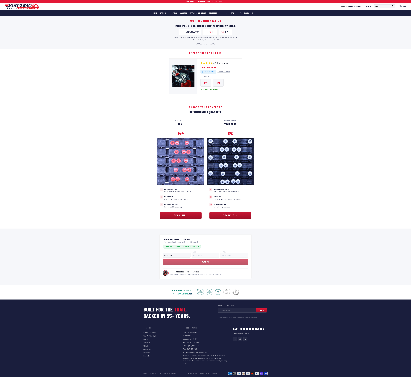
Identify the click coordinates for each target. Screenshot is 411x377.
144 (206, 82)
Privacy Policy (192, 373)
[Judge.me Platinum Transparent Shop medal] (209, 292)
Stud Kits (164, 13)
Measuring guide (223, 71)
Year (165, 252)
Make (194, 252)
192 (218, 82)
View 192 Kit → (230, 215)
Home (155, 13)
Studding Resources (218, 13)
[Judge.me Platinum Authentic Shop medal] (200, 292)
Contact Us (147, 349)
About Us (146, 343)
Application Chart (198, 13)
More (254, 13)
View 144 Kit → (181, 215)
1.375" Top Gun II (208, 67)
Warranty (146, 352)
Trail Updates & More (226, 305)
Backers (183, 13)
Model (223, 252)
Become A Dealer (149, 332)
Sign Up (262, 310)
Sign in (368, 6)
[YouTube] (245, 339)
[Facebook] (235, 339)
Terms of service (204, 373)
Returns (214, 373)
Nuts (232, 13)
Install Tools (243, 13)
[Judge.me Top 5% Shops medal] (235, 292)
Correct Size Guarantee (211, 89)
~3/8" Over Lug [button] (209, 72)
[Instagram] (240, 339)
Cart (405, 6)
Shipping (146, 346)
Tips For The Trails (149, 336)
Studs (174, 13)
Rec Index (146, 356)
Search (145, 339)
